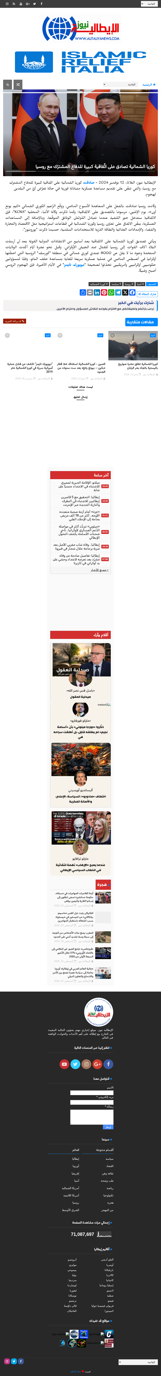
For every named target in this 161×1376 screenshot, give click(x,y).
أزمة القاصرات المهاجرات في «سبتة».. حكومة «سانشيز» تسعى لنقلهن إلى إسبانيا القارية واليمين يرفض (74, 897)
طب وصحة (107, 1180)
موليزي (73, 1264)
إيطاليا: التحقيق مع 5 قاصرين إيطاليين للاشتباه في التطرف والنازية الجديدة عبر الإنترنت (80, 500)
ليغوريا (73, 1290)
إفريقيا (75, 1173)
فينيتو (110, 1300)
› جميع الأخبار (99, 570)
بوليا (74, 1275)
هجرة (110, 1202)
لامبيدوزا (109, 1310)
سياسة (109, 1158)
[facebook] (41, 4)
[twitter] (35, 4)
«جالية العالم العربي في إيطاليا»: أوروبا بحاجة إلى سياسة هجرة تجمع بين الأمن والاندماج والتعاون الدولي (73, 972)
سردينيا (73, 1280)
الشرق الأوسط (70, 1210)
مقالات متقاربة (140, 322)
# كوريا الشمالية (99, 284)
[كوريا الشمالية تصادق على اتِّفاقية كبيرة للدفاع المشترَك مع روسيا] (80, 132)
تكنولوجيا (108, 1195)
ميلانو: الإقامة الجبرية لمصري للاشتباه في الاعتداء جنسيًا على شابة (79, 486)
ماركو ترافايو (80, 858)
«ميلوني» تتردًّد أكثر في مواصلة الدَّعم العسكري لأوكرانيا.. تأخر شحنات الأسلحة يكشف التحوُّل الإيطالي (79, 532)
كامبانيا (109, 1280)
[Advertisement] (80, 602)
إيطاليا (75, 1158)
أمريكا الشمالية (70, 1188)
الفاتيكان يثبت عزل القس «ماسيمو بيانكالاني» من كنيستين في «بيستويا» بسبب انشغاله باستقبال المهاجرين (74, 917)
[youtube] (21, 4)
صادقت (88, 183)
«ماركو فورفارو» (80, 720)
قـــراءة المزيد (13, 321)
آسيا (153, 335)
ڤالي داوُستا (70, 1305)
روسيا (75, 1202)
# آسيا (140, 284)
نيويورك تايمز (74, 265)
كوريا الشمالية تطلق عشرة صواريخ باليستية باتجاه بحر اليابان (138, 366)
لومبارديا (72, 1285)
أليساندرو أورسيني (80, 790)
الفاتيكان (72, 1310)
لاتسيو (110, 1290)
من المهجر (107, 1210)
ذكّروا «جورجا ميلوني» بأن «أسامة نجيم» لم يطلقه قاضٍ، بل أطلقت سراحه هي (80, 732)
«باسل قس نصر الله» (81, 690)
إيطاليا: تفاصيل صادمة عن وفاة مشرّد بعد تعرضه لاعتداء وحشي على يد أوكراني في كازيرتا (76, 559)
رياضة (110, 1188)
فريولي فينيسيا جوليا (102, 1305)
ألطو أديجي (107, 1259)
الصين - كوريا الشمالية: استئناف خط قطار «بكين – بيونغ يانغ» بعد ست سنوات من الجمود (81, 368)
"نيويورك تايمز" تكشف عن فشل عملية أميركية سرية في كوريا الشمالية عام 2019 (30, 368)
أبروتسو (72, 1259)
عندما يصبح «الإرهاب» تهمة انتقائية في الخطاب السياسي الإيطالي (80, 867)
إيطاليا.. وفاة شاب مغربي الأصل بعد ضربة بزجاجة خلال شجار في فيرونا (76, 546)
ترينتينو (73, 1300)
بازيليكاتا (109, 1270)
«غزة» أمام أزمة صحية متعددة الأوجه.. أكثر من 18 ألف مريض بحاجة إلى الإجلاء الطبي (79, 515)
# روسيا (129, 284)
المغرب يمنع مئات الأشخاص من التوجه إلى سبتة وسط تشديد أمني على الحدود (72, 935)
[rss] (14, 4)
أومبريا (109, 1264)
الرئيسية (147, 84)
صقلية (110, 1295)
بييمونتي (72, 1270)
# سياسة (116, 284)
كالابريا (109, 1275)
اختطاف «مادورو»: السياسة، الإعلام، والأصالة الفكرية (80, 798)
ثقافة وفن (107, 1173)
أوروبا (76, 1166)
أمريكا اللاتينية (71, 1195)
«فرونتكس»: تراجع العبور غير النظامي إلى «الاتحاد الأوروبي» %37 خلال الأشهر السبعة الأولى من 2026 (72, 953)
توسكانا (73, 1295)
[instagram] (7, 4)
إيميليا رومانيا (106, 1285)
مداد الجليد (75, 1371)
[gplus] (28, 4)
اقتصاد (109, 1166)
